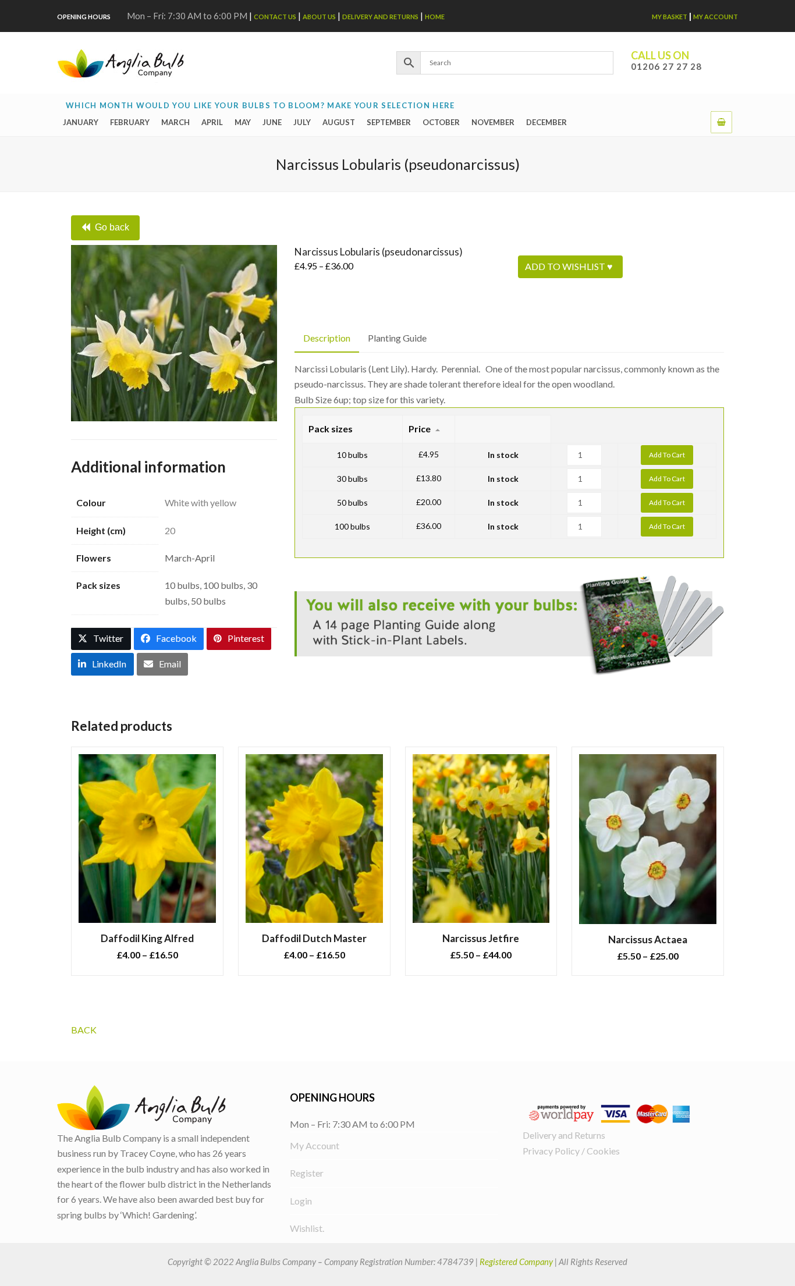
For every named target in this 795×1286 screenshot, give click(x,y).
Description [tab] (326, 337)
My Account (715, 16)
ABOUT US (319, 16)
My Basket (669, 16)
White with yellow (200, 502)
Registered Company (516, 1261)
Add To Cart (667, 454)
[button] (721, 121)
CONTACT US (275, 16)
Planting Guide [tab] (397, 337)
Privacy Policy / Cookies (571, 1150)
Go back (112, 227)
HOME (435, 16)
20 (170, 530)
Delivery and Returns (380, 16)
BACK (84, 1029)
